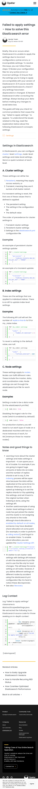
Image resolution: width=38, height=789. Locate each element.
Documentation (23, 725)
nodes (27, 372)
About (4, 725)
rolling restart (14, 534)
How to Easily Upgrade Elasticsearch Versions (15, 674)
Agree (32, 784)
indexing (10, 478)
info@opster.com (7, 730)
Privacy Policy (21, 785)
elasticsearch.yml (27, 230)
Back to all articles (11, 694)
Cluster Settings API (25, 543)
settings (18, 154)
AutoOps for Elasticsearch (9, 714)
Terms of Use (9, 787)
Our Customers (6, 727)
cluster (5, 154)
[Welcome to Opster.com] (30, 777)
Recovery (18, 585)
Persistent (10, 180)
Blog (20, 727)
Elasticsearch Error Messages (24, 733)
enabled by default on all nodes (20, 523)
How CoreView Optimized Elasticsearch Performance (18, 687)
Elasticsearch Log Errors (25, 737)
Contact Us (10, 766)
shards (22, 320)
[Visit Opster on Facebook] (3, 777)
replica (16, 320)
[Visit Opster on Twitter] (11, 777)
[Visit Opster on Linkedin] (7, 777)
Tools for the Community (25, 714)
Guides (21, 730)
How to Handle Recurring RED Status (19, 680)
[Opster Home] (8, 3)
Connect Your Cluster (17, 12)
